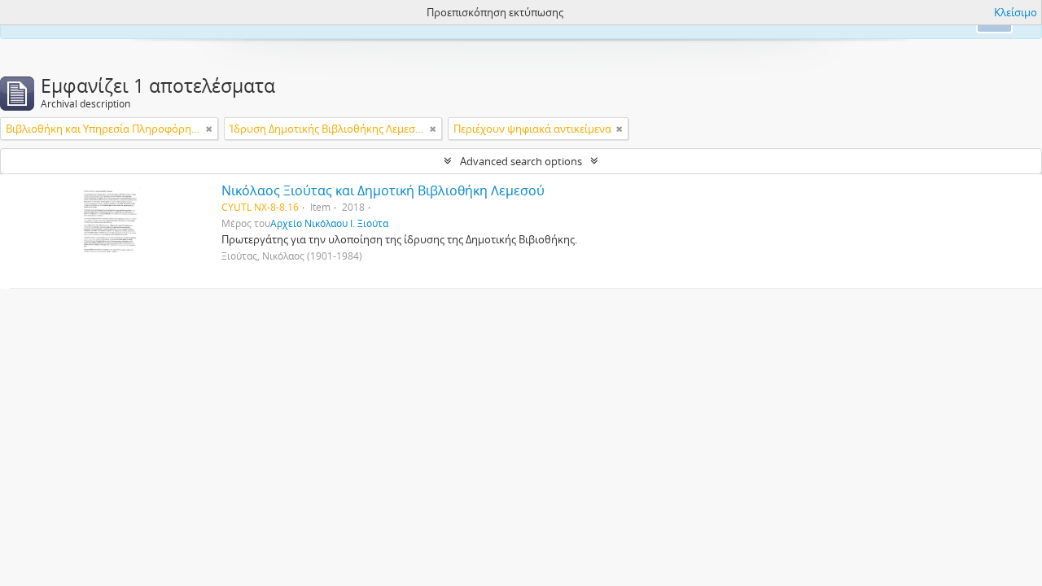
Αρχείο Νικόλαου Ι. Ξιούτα (329, 223)
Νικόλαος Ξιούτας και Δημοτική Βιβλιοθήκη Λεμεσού (383, 190)
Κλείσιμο (1015, 12)
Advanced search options (521, 161)
